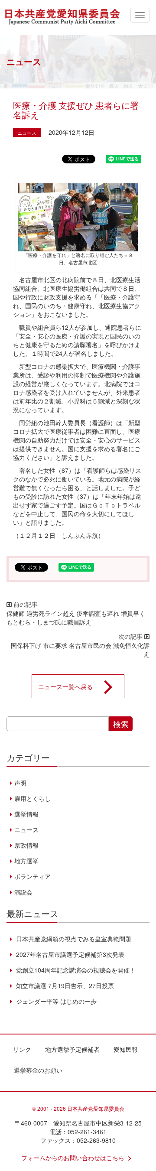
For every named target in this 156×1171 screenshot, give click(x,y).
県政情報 (26, 845)
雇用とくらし (32, 798)
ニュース (26, 132)
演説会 (23, 892)
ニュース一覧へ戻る (65, 686)
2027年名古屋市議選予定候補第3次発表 (69, 954)
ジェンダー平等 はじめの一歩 (55, 1001)
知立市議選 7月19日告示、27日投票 (64, 985)
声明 (20, 782)
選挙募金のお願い (38, 1070)
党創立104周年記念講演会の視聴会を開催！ (75, 970)
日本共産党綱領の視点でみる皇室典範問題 (72, 938)
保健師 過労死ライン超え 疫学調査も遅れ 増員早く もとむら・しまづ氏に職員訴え (75, 617)
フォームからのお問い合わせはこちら (72, 1157)
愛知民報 (126, 1049)
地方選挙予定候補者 (72, 1049)
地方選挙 (26, 860)
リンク (22, 1049)
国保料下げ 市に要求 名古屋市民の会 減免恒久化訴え (80, 649)
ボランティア (32, 876)
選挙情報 (26, 814)
